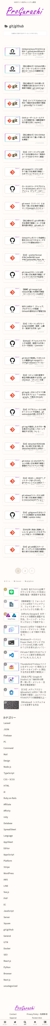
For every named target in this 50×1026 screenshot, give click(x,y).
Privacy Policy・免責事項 (37, 1014)
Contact (13, 1014)
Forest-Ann (37, 1018)
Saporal (13, 1018)
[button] (43, 599)
